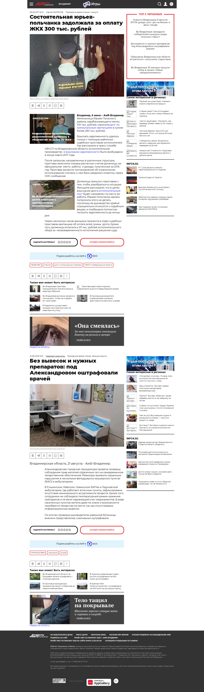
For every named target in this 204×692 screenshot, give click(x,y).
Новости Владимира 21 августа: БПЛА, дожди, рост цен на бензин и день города (150, 22)
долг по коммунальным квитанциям (98, 126)
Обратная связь (98, 635)
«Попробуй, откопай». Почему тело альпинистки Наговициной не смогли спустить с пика (155, 378)
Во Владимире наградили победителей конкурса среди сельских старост (150, 34)
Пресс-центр (82, 635)
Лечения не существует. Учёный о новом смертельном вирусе (155, 102)
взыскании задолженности (83, 151)
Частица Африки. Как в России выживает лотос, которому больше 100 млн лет (155, 133)
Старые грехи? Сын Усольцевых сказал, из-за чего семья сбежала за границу (156, 113)
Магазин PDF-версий (118, 635)
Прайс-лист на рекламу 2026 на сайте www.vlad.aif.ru (76, 641)
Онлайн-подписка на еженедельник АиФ (151, 635)
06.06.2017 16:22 (37, 12)
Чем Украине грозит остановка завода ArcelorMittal (152, 208)
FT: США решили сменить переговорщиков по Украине (152, 169)
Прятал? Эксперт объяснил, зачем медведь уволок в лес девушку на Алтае (155, 398)
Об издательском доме (61, 635)
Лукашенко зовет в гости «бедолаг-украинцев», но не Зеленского (155, 483)
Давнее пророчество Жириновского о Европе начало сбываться (155, 443)
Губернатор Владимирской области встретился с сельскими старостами (150, 58)
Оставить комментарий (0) (102, 242)
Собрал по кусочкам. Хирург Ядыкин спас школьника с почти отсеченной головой (156, 407)
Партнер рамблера (76, 681)
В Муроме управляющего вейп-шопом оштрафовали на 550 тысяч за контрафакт (104, 576)
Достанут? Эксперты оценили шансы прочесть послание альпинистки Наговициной (156, 427)
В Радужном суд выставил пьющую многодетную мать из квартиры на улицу (57, 307)
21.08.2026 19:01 (36, 356)
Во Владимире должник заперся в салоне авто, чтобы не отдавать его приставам (59, 298)
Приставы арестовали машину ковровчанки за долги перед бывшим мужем (98, 287)
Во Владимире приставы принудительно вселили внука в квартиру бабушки (58, 288)
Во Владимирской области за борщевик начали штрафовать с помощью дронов (58, 576)
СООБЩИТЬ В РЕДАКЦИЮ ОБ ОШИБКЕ (121, 641)
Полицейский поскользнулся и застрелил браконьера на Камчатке (155, 453)
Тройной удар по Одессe (150, 177)
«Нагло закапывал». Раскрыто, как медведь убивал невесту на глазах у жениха (156, 123)
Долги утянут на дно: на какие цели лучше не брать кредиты (155, 473)
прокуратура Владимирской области (47, 448)
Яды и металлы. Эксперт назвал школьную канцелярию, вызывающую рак (154, 388)
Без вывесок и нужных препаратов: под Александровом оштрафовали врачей (150, 46)
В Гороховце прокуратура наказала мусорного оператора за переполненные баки (59, 586)
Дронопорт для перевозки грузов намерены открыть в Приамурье (154, 463)
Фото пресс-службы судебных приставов (49, 98)
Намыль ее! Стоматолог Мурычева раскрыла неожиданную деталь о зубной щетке (155, 152)
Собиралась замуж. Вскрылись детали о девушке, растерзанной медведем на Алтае (154, 143)
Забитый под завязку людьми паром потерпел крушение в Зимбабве (155, 198)
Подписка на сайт (58, 638)
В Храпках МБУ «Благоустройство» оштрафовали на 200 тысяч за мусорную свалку (105, 586)
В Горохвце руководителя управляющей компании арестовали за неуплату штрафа (105, 298)
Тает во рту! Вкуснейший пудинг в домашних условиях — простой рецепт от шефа (155, 417)
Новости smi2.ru (40, 347)
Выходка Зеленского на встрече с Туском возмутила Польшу (154, 188)
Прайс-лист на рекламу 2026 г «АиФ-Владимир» (96, 638)
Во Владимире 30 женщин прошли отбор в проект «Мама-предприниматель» (150, 70)
